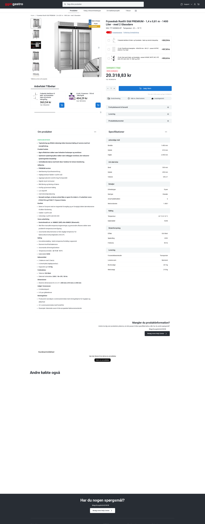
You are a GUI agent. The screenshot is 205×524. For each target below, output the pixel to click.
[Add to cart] (61, 105)
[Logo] (14, 4)
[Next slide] (99, 48)
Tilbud (128, 11)
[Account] (195, 4)
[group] (36, 23)
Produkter (74, 11)
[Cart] (198, 4)
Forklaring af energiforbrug (131, 32)
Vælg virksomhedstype (92, 11)
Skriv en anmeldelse (102, 360)
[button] (101, 112)
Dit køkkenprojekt (113, 11)
